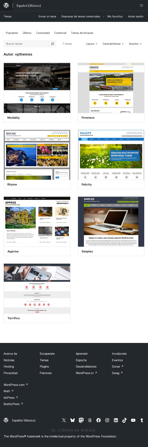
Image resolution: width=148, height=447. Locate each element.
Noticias (9, 360)
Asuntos (134, 43)
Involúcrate (119, 353)
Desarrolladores (86, 366)
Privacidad (11, 373)
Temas (8, 16)
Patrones (46, 373)
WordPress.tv (86, 373)
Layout (90, 43)
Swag (117, 373)
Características (112, 43)
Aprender (82, 353)
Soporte (81, 360)
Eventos (117, 360)
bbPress (11, 397)
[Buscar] (52, 43)
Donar (118, 366)
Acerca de (10, 353)
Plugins (44, 366)
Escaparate (47, 353)
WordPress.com (16, 385)
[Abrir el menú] (142, 5)
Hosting (9, 366)
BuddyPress (13, 404)
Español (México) (24, 420)
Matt (9, 391)
